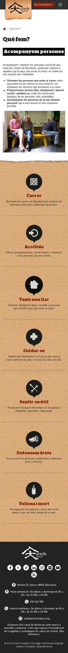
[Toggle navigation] (60, 5)
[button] (43, 4)
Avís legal (36, 643)
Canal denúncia (44, 646)
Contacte (30, 646)
